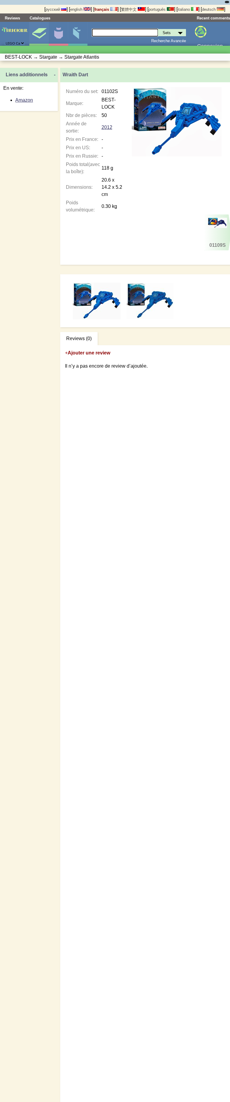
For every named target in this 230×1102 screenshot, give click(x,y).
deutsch (209, 9)
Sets (39, 34)
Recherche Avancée (168, 41)
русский (53, 9)
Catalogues (40, 18)
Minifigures (58, 34)
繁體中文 (129, 9)
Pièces (77, 34)
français (102, 9)
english (77, 9)
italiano (184, 9)
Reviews (12, 18)
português (158, 9)
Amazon (24, 100)
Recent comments (213, 18)
